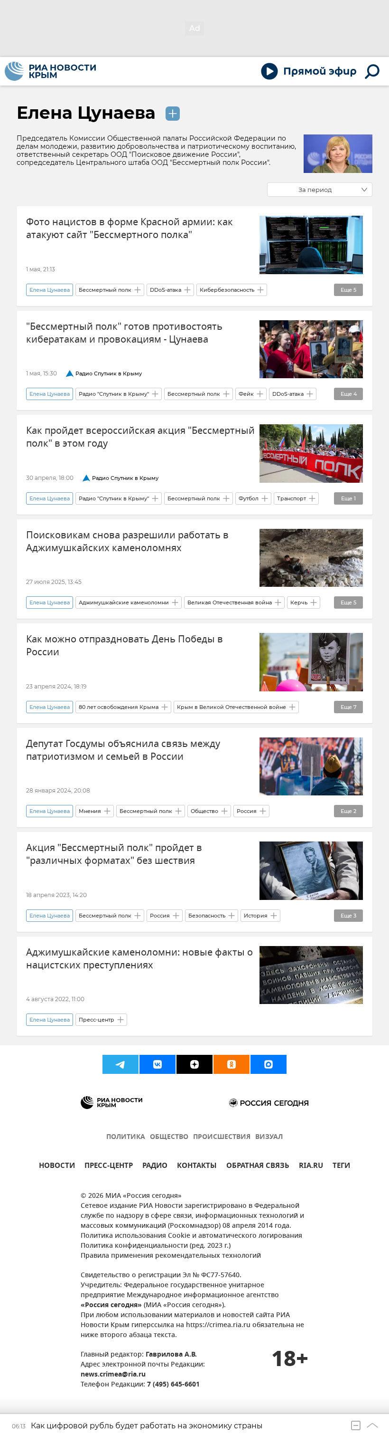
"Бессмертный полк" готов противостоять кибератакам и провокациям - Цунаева (124, 333)
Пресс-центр (96, 1019)
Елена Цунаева (88, 112)
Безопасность (206, 915)
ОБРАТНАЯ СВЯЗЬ (257, 1166)
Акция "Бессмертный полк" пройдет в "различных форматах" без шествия (114, 854)
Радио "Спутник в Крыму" (114, 394)
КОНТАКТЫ (197, 1166)
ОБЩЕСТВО (169, 1137)
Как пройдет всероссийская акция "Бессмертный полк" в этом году (140, 437)
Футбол (249, 498)
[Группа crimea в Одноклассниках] (231, 1064)
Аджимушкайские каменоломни (124, 602)
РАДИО (154, 1166)
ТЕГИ (341, 1166)
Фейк (246, 394)
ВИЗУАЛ (269, 1137)
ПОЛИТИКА (125, 1137)
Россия (247, 811)
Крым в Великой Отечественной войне (231, 707)
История (256, 915)
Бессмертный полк (105, 290)
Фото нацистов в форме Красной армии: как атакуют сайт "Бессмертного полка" (129, 228)
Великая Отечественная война (229, 602)
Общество (204, 811)
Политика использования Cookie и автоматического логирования (191, 1236)
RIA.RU (311, 1166)
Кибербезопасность (227, 290)
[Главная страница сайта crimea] (50, 71)
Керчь (298, 602)
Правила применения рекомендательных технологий (171, 1256)
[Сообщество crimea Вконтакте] (157, 1064)
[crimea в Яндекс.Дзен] (194, 1064)
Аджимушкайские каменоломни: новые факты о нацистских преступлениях (139, 959)
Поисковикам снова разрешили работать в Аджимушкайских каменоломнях (127, 542)
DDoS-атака (165, 290)
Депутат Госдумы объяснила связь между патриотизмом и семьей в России (123, 750)
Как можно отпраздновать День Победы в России (124, 646)
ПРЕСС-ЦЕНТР (108, 1166)
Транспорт (291, 498)
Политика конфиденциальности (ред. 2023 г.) (156, 1246)
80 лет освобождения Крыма (118, 707)
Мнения (90, 811)
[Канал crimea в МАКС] (268, 1064)
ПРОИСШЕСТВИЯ (221, 1137)
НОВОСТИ (57, 1166)
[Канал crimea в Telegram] (120, 1064)
